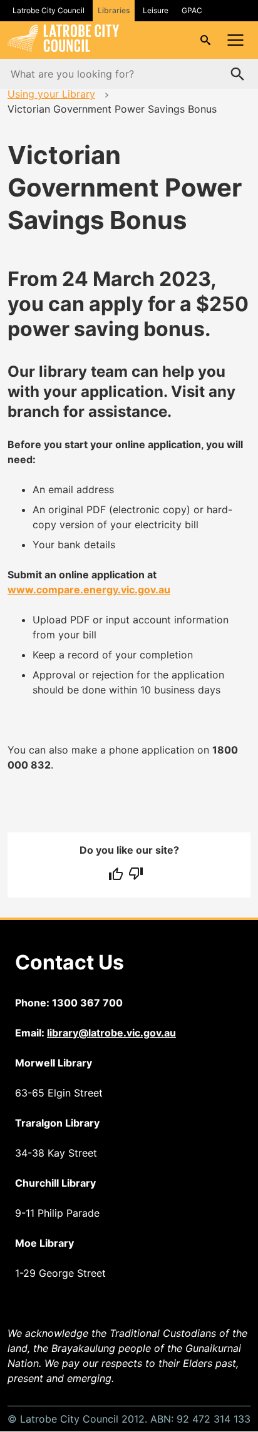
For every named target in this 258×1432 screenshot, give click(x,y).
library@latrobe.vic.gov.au (111, 1032)
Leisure (155, 10)
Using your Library (51, 94)
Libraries (114, 10)
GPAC (192, 10)
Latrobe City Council (49, 10)
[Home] (63, 48)
